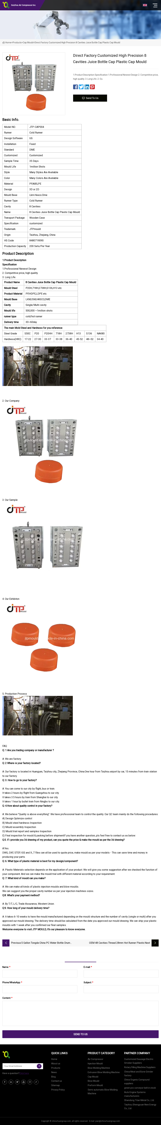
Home (8, 42)
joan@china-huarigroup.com (107, 1121)
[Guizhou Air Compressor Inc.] (18, 1055)
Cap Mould (28, 42)
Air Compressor (95, 1059)
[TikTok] (36, 1082)
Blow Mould (93, 1081)
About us (55, 1063)
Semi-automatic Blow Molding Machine (103, 1091)
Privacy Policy (58, 1089)
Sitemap (55, 1085)
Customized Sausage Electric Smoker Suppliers (138, 1061)
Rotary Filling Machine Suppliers (139, 1067)
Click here (24, 1073)
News (54, 1072)
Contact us (56, 1081)
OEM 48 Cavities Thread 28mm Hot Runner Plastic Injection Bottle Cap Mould (116, 943)
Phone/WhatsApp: (12, 982)
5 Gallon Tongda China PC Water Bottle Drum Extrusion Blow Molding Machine (45, 943)
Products (17, 42)
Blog (53, 1076)
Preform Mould (95, 1085)
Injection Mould (95, 1063)
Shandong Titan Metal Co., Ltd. (139, 1100)
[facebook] (4, 1082)
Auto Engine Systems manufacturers (135, 1094)
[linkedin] (11, 1082)
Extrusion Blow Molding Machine (104, 1072)
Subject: (88, 982)
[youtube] (23, 1082)
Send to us (92, 98)
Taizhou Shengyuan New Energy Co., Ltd (140, 1106)
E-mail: (88, 967)
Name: (6, 967)
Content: (7, 998)
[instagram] (30, 1082)
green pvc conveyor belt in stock (140, 1088)
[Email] (39, 1066)
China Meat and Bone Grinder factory (138, 1073)
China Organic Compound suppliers (137, 1081)
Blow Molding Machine (99, 1068)
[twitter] (17, 1082)
